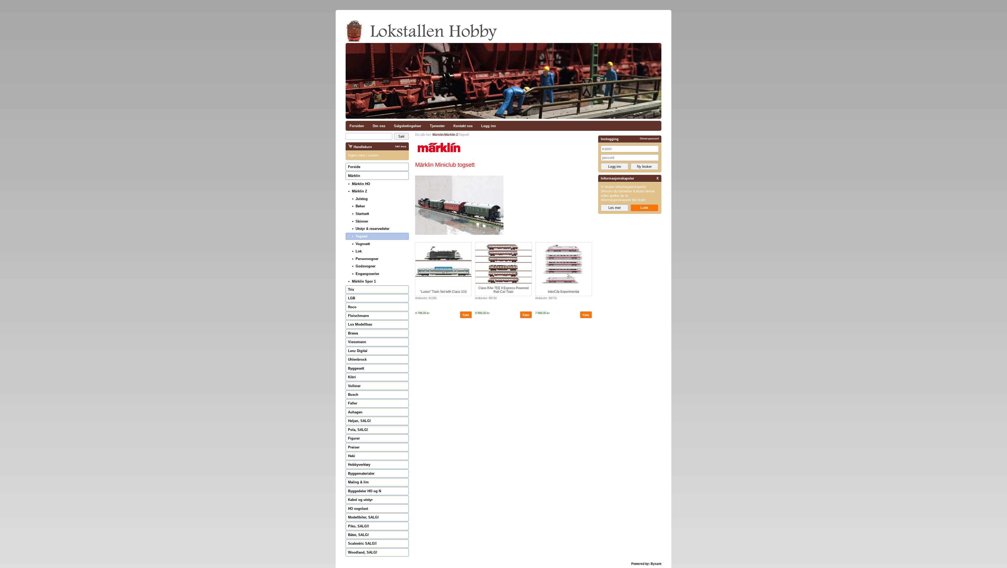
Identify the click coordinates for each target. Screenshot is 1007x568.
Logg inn (488, 126)
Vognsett (363, 244)
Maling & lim (358, 482)
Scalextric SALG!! (362, 543)
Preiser (354, 447)
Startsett (362, 214)
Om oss (379, 126)
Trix (351, 289)
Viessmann (357, 342)
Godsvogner (366, 266)
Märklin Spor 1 (364, 281)
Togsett (361, 236)
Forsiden (357, 126)
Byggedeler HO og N (364, 491)
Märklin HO (361, 184)
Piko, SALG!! (358, 526)
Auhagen (355, 412)
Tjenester (437, 126)
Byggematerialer (361, 473)
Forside (354, 167)
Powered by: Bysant (646, 564)
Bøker (360, 206)
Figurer (354, 438)
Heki (351, 456)
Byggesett (356, 368)
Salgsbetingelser (407, 126)
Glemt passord (649, 138)
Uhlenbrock (357, 359)
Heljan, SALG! (359, 421)
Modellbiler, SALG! (363, 517)
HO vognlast (358, 509)
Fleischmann (358, 316)
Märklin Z (359, 191)
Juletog (362, 199)
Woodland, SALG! (362, 552)
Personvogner (367, 259)
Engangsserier (367, 274)
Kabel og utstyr (360, 500)
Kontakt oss (463, 126)
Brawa (353, 333)
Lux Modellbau (360, 324)
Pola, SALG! (358, 430)
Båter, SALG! (358, 535)
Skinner (362, 221)
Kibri (352, 377)
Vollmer (354, 386)
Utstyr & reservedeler (372, 229)
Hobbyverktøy (359, 465)
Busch (353, 395)
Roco (352, 307)
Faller (352, 403)
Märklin (354, 176)
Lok (359, 251)
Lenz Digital (357, 351)
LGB (351, 298)
